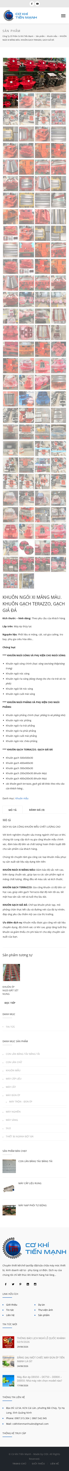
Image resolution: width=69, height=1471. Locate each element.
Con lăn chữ (14, 1062)
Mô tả (13, 810)
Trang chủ (19, 1463)
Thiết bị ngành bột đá (19, 1136)
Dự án (41, 1304)
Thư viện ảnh (45, 1309)
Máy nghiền (13, 1111)
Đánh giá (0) (37, 809)
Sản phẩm (44, 1315)
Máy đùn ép (13, 1095)
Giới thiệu (11, 1304)
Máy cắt (11, 1086)
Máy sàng (12, 1119)
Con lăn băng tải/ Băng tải (23, 1053)
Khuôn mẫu (21, 798)
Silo (8, 1128)
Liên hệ (10, 1315)
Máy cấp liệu (13, 1078)
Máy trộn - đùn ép (20, 1101)
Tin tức (10, 1026)
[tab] (13, 810)
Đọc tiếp (10, 1002)
